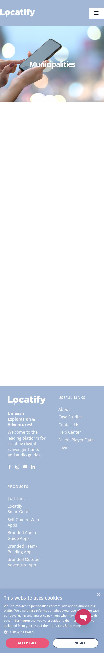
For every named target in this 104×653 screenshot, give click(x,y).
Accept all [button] (27, 643)
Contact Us (68, 424)
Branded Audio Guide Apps (22, 535)
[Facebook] (10, 467)
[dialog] (52, 621)
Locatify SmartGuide (19, 508)
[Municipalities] (52, 143)
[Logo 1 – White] (17, 10)
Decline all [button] (75, 643)
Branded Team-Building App (22, 548)
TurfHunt (16, 498)
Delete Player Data (76, 440)
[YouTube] (25, 467)
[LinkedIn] (33, 467)
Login (63, 447)
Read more (73, 625)
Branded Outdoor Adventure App (24, 562)
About (64, 409)
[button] (52, 632)
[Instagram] (17, 467)
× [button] (98, 595)
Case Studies (70, 417)
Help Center (69, 432)
